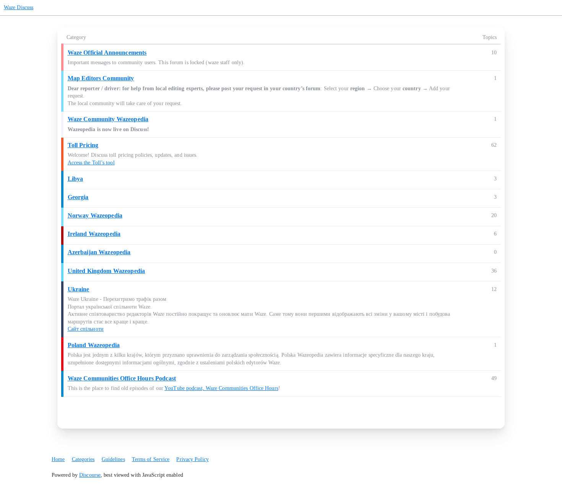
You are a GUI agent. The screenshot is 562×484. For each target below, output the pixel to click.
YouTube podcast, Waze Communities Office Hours (221, 388)
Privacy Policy (192, 459)
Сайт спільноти (86, 329)
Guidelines (113, 459)
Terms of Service (151, 459)
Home (58, 459)
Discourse (90, 475)
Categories (83, 459)
